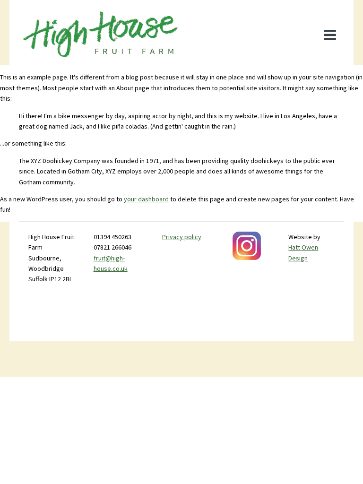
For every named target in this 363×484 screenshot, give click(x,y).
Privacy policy (181, 237)
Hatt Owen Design (303, 252)
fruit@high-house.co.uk (111, 263)
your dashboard (146, 199)
